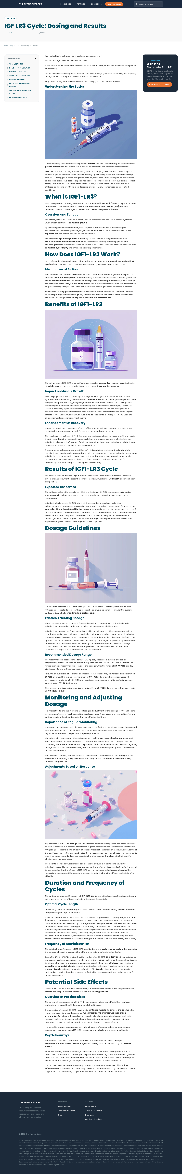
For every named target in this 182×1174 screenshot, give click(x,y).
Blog (11, 46)
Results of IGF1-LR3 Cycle (19, 75)
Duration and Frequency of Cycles (20, 92)
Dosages (95, 4)
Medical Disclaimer (93, 1119)
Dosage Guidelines (17, 79)
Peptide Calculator (66, 1110)
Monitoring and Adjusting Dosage (19, 85)
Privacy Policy (91, 1106)
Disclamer (89, 1115)
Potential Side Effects (18, 97)
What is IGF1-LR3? (16, 64)
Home (6, 46)
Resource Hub (64, 1106)
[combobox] (148, 4)
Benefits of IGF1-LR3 (17, 72)
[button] (35, 58)
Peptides (81, 4)
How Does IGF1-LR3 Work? (19, 68)
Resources (65, 4)
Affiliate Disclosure (93, 1110)
